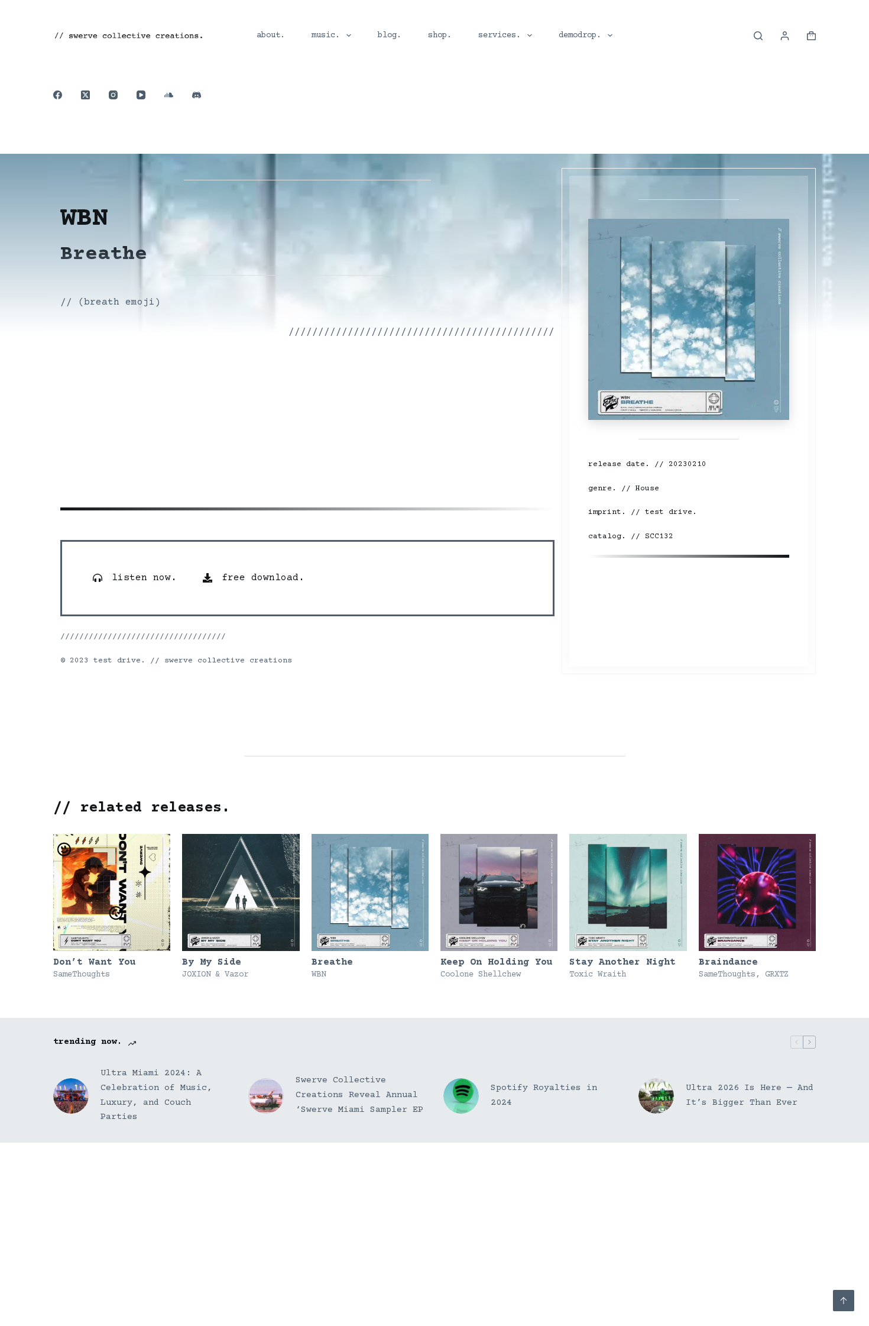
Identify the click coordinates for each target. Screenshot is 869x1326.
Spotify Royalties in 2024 (544, 1095)
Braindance (728, 962)
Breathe (332, 962)
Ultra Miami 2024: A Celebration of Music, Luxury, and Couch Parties (156, 1095)
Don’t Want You (94, 962)
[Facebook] (57, 94)
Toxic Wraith (597, 974)
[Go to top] (843, 1300)
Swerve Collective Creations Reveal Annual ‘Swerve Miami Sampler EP (359, 1095)
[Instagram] (113, 94)
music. (326, 35)
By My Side (211, 962)
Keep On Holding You (496, 962)
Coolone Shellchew (480, 974)
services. (499, 35)
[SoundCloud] (168, 94)
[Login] (784, 35)
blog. (389, 35)
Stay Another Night (622, 962)
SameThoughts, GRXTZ (744, 974)
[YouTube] (141, 94)
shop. (440, 35)
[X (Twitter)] (85, 94)
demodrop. (580, 35)
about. (271, 35)
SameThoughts (81, 974)
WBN (319, 974)
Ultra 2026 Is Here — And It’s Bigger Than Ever (749, 1095)
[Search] (758, 35)
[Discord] (196, 94)
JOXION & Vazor (215, 974)
